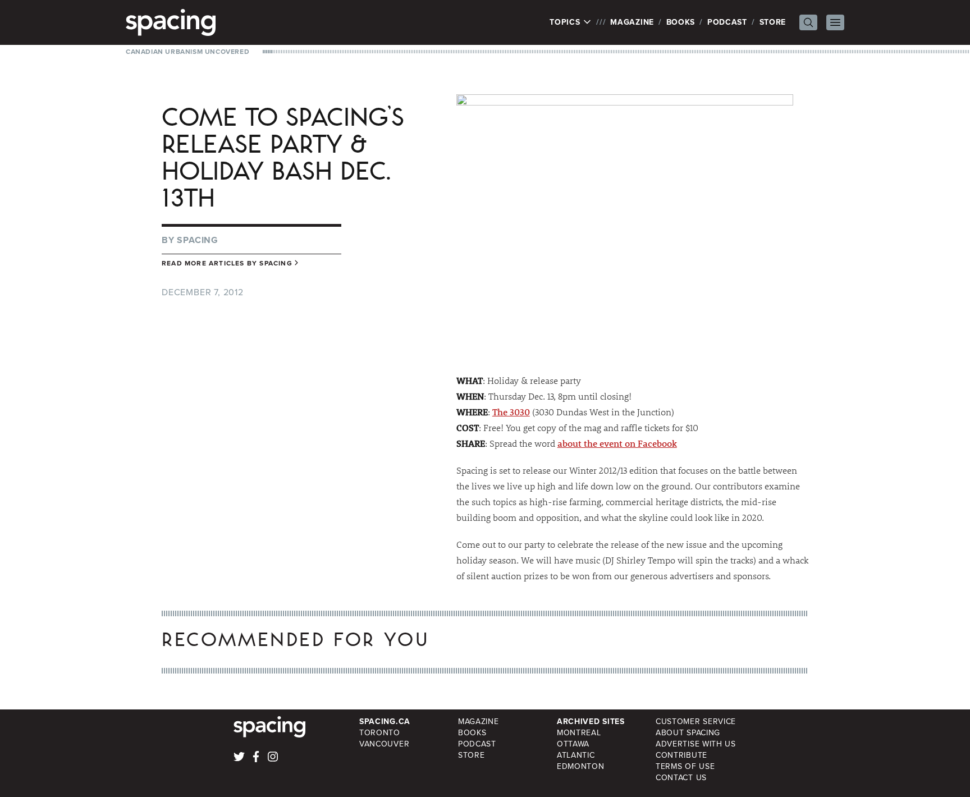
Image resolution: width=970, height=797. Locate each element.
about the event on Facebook (617, 443)
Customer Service (696, 721)
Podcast (727, 22)
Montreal (579, 733)
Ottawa (573, 744)
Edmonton (581, 766)
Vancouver (384, 744)
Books (681, 22)
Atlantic (576, 755)
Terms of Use (685, 766)
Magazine (632, 22)
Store (772, 22)
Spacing (197, 239)
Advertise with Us (696, 744)
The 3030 (511, 412)
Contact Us (681, 778)
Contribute (681, 755)
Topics (566, 22)
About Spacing (688, 733)
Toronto (379, 733)
